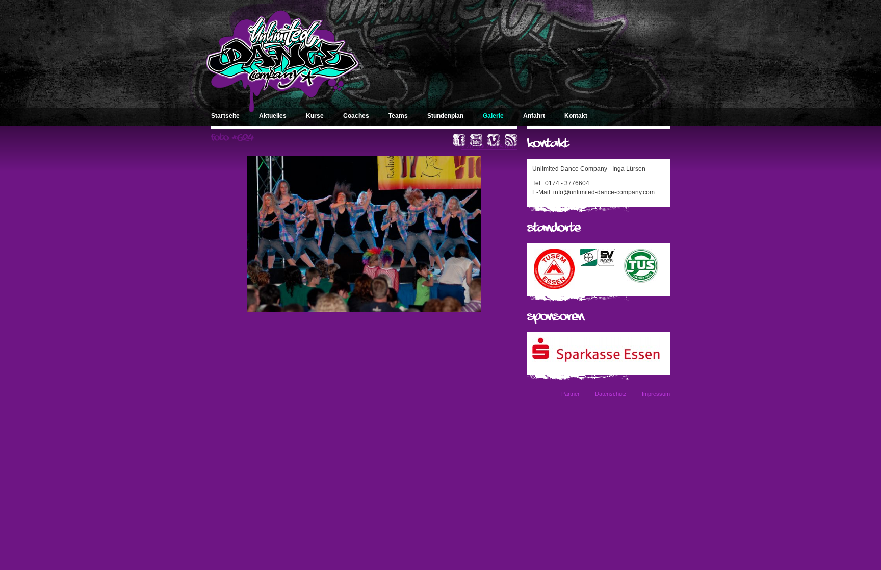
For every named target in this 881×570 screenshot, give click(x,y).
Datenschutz (611, 394)
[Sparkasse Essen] (596, 359)
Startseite (225, 115)
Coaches (356, 115)
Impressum (656, 394)
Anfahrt (534, 115)
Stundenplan (445, 115)
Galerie (493, 115)
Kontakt (575, 115)
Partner (570, 394)
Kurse (315, 115)
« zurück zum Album (489, 146)
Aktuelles (273, 115)
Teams (398, 115)
